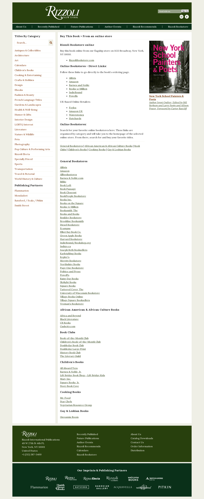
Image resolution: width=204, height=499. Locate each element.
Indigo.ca (65, 246)
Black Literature (69, 319)
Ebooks (19, 89)
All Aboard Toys (69, 368)
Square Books (68, 285)
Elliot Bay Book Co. (70, 231)
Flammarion (22, 190)
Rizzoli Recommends (89, 446)
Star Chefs (66, 401)
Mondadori (21, 195)
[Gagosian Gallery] (102, 487)
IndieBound (75, 92)
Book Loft (65, 185)
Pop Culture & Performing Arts (32, 149)
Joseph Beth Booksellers (73, 249)
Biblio (63, 181)
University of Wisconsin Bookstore (80, 292)
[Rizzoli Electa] (91, 478)
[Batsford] (81, 487)
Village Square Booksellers (75, 300)
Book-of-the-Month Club (74, 338)
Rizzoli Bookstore (87, 454)
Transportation (24, 168)
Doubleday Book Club (72, 345)
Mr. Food (65, 397)
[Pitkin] (164, 487)
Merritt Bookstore (70, 260)
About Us (136, 434)
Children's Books (24, 70)
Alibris (72, 77)
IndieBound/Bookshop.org (75, 242)
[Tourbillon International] (143, 487)
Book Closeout (68, 192)
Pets (17, 139)
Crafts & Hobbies (24, 80)
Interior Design (23, 119)
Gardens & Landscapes (28, 104)
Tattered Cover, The (71, 289)
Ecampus (65, 228)
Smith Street (22, 205)
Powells (73, 95)
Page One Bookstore (72, 267)
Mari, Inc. (65, 378)
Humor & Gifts (23, 114)
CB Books (65, 322)
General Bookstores (71, 145)
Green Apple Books (71, 235)
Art (16, 60)
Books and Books (69, 213)
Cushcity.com (67, 326)
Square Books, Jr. (69, 382)
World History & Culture (28, 178)
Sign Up (185, 11)
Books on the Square (71, 203)
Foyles (72, 107)
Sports (18, 163)
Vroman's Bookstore (72, 303)
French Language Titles (28, 99)
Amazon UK (76, 111)
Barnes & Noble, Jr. (70, 371)
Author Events (85, 442)
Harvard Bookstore (71, 239)
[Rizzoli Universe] (70, 478)
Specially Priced (24, 159)
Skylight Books (68, 282)
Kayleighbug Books (70, 253)
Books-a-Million (78, 88)
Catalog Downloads (142, 438)
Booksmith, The (69, 210)
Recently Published (87, 434)
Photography (22, 144)
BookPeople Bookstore (73, 196)
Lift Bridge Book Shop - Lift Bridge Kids (82, 375)
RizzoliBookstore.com (81, 60)
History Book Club (70, 352)
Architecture (22, 55)
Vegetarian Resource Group (76, 405)
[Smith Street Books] (60, 487)
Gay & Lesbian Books (119, 149)
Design (19, 84)
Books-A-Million (69, 206)
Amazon (73, 81)
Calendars (20, 65)
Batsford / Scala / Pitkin (29, 200)
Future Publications (88, 438)
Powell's (64, 275)
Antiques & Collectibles (28, 50)
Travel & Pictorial (24, 173)
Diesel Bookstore (69, 224)
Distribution (137, 450)
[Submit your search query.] (51, 43)
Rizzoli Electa (22, 154)
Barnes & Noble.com (71, 178)
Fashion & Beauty (24, 94)
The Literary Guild (70, 356)
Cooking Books (97, 149)
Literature (21, 129)
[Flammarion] (39, 487)
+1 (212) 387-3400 (32, 454)
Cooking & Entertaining (28, 75)
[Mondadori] (154, 478)
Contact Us (137, 442)
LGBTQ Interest (24, 124)
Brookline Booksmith (72, 221)
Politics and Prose (70, 271)
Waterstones (76, 114)
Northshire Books (70, 264)
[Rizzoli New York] (63, 13)
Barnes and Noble (79, 85)
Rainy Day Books (69, 278)
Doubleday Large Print (73, 348)
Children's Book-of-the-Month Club (80, 341)
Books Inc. (66, 199)
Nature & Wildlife (24, 134)
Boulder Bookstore (71, 217)
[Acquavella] (122, 487)
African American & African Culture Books (108, 145)
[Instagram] (181, 17)
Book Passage (68, 188)
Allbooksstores (68, 174)
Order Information (142, 446)
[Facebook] (187, 17)
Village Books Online (71, 296)
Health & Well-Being (26, 109)
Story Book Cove (69, 386)
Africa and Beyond (70, 315)
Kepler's (64, 257)
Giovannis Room (69, 417)
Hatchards (75, 118)
